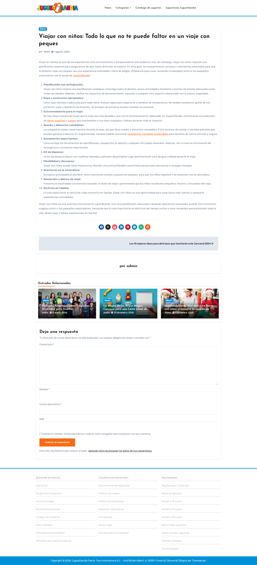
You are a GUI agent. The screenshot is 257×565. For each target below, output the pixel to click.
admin (47, 51)
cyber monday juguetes (175, 533)
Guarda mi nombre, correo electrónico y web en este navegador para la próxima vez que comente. (96, 433)
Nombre (44, 389)
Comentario (46, 344)
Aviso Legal (105, 525)
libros (50, 120)
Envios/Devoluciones (48, 509)
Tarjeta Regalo (170, 548)
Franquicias (105, 517)
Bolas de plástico (171, 493)
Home (108, 8)
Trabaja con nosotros (48, 517)
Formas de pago (45, 501)
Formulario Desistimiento (50, 533)
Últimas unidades (172, 540)
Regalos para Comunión (175, 485)
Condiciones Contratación (114, 533)
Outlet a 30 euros (172, 517)
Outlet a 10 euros (171, 501)
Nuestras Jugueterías (111, 509)
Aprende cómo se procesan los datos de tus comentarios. (120, 450)
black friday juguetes (174, 525)
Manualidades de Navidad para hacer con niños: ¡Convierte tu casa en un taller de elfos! (189, 309)
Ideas (43, 29)
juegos (72, 120)
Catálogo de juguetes (148, 8)
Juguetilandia (81, 75)
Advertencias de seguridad (114, 485)
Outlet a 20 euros (172, 509)
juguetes (60, 120)
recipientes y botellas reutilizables (148, 134)
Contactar (42, 485)
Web (41, 419)
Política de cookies (109, 493)
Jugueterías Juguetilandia (181, 8)
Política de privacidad (111, 501)
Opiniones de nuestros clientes (53, 540)
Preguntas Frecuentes (49, 493)
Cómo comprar (44, 525)
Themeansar (199, 560)
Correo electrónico (50, 404)
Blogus (183, 560)
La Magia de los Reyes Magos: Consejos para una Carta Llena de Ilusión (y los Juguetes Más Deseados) (127, 309)
